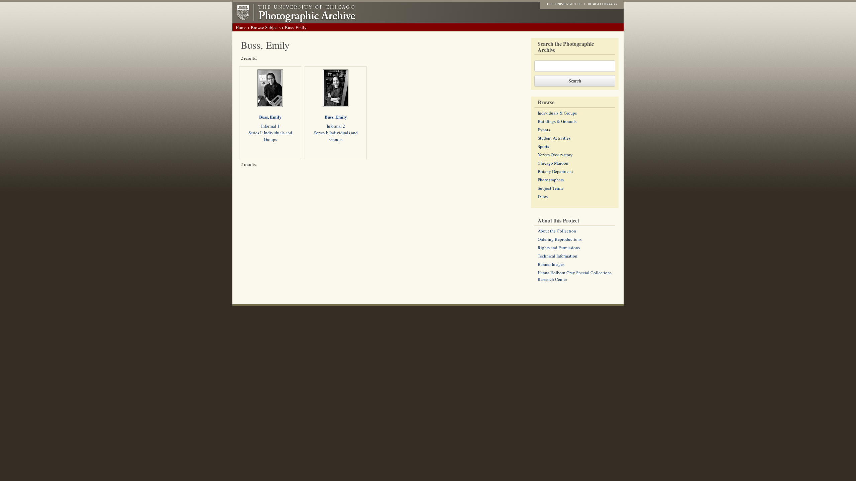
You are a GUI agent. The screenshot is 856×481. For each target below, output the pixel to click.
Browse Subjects (266, 27)
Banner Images (551, 264)
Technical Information (557, 256)
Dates (543, 196)
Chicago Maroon (553, 163)
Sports (543, 146)
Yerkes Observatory (555, 155)
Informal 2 (336, 126)
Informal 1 (270, 126)
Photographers (551, 180)
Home (241, 27)
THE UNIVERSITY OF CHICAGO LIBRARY (582, 4)
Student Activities (554, 138)
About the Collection (557, 231)
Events (544, 130)
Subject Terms (550, 188)
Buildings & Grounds (557, 121)
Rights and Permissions (559, 248)
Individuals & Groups (557, 113)
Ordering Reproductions (559, 239)
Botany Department (555, 171)
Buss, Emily (270, 117)
